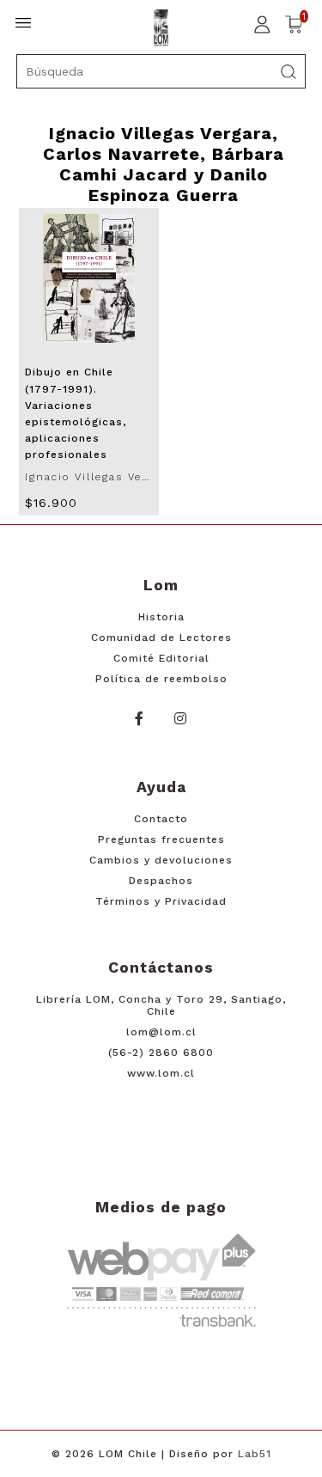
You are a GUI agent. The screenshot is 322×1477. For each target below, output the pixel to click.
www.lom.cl (161, 1073)
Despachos (161, 881)
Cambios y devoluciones (161, 860)
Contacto (161, 819)
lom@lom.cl (161, 1032)
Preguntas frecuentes (161, 839)
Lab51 (254, 1454)
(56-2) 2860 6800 (161, 1053)
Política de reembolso (161, 679)
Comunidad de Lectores (161, 638)
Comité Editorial (161, 658)
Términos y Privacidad (161, 901)
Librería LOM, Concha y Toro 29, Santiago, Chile (161, 1005)
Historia (161, 617)
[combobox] (161, 71)
